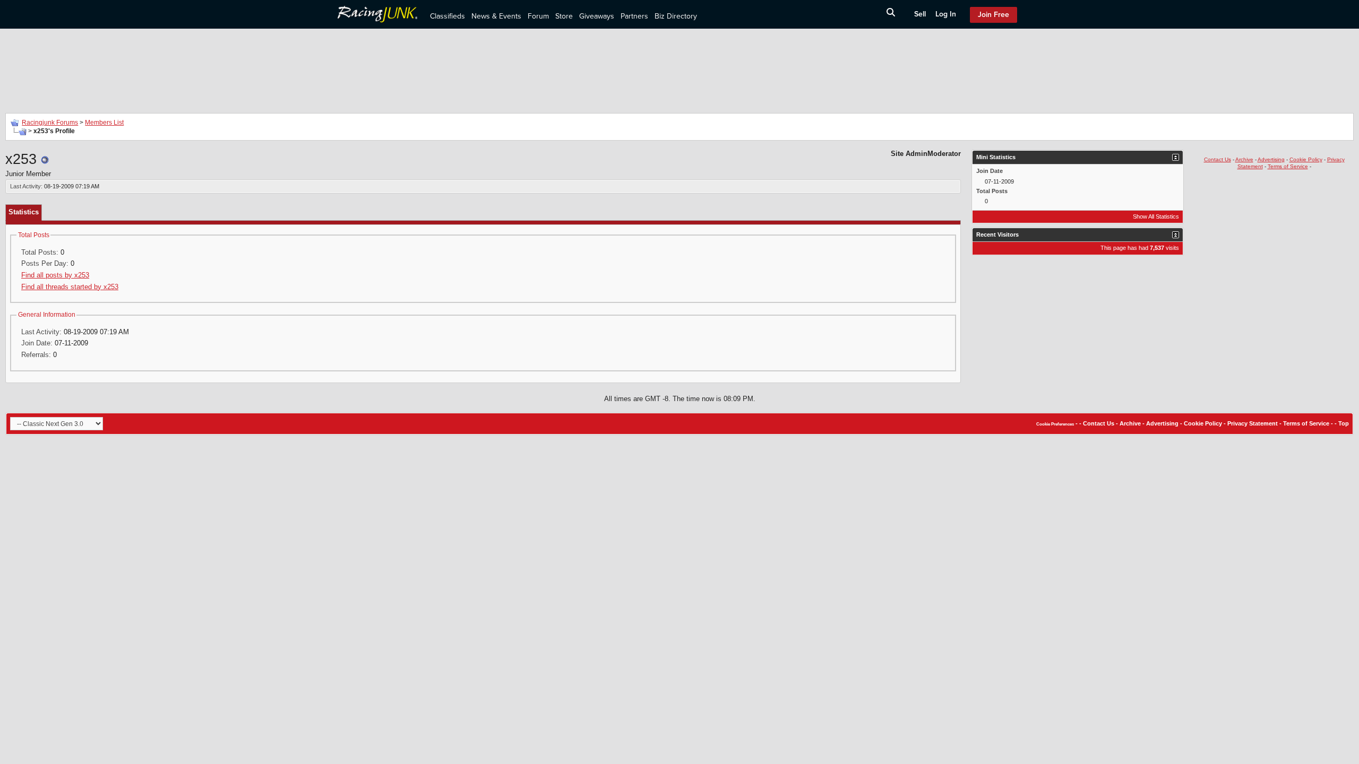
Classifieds (447, 16)
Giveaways (596, 16)
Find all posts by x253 (55, 275)
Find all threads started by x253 (69, 287)
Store (564, 16)
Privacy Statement (1252, 423)
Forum (538, 16)
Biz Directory (676, 16)
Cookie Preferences (1055, 424)
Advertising (1271, 159)
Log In (945, 14)
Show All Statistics (1156, 216)
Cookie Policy (1305, 159)
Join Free (993, 14)
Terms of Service (1288, 166)
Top (1343, 423)
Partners (634, 16)
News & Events (496, 16)
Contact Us (1217, 159)
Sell (920, 14)
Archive (1244, 159)
